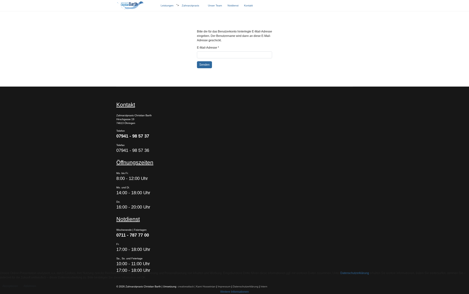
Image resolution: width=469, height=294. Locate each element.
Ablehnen (29, 286)
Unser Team (215, 5)
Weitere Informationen (234, 291)
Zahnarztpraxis (190, 5)
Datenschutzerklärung (354, 273)
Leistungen (167, 5)
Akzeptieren (10, 286)
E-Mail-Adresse (208, 47)
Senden (204, 64)
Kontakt (248, 5)
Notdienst (233, 5)
